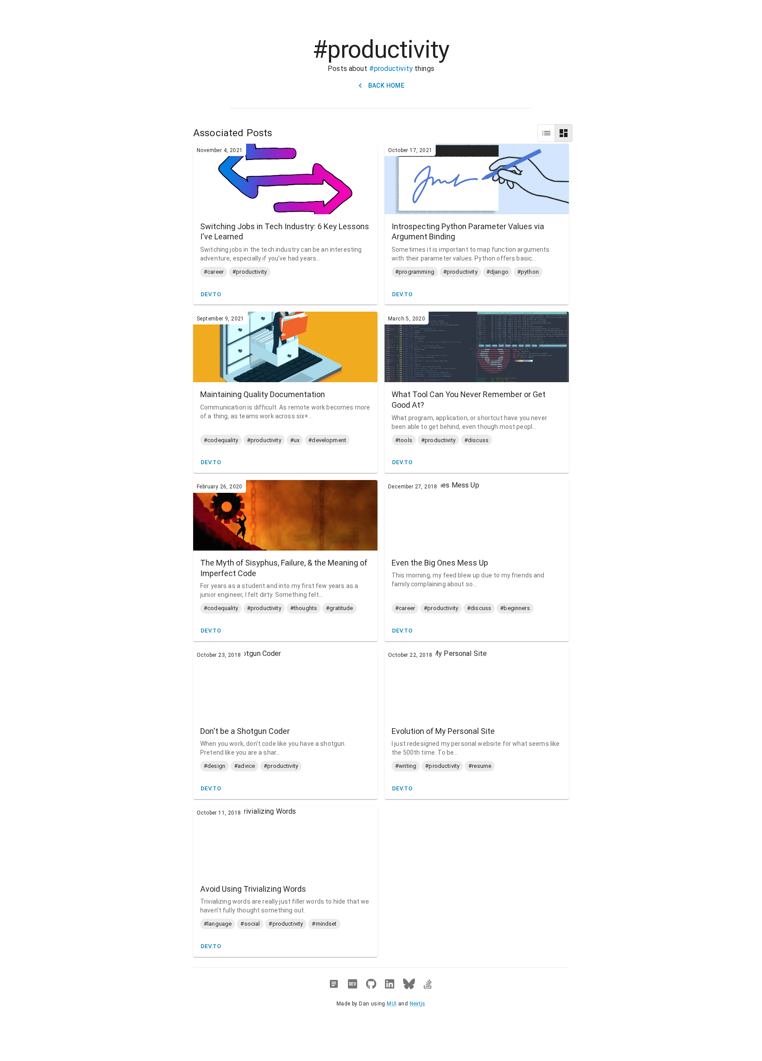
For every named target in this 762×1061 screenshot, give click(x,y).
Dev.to (211, 294)
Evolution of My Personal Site (443, 731)
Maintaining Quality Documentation (262, 394)
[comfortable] (563, 133)
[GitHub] (371, 984)
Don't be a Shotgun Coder (245, 731)
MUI (391, 1004)
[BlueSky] (409, 984)
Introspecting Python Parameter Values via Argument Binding (468, 232)
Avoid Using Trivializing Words (253, 888)
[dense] (546, 133)
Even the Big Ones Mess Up (440, 562)
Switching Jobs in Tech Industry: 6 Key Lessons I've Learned (284, 232)
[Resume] (334, 984)
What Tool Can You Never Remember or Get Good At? (468, 400)
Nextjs (418, 1004)
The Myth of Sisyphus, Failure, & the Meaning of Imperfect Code (283, 568)
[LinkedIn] (389, 984)
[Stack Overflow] (427, 984)
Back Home (386, 85)
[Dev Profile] (352, 984)
